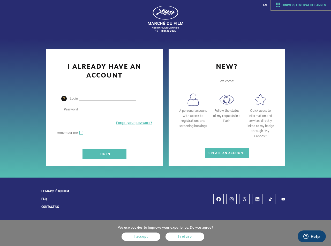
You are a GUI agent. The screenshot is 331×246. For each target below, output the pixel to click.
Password (71, 109)
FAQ (44, 199)
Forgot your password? (134, 123)
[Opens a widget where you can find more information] (311, 236)
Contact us (50, 207)
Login (74, 98)
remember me (67, 133)
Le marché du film (55, 191)
